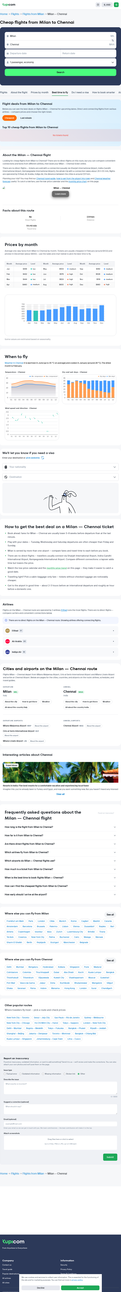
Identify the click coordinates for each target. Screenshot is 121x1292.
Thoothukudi (12, 977)
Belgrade (84, 942)
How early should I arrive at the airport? (26, 894)
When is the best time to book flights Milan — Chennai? (34, 877)
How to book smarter (103, 92)
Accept (80, 1288)
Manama (55, 988)
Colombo (27, 972)
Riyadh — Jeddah (98, 1028)
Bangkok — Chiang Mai (85, 1033)
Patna (33, 988)
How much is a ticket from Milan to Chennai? (29, 869)
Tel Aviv (10, 937)
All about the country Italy (16, 707)
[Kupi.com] (8, 4)
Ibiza (49, 931)
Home (4, 14)
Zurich (59, 931)
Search (60, 72)
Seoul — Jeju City (42, 1017)
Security (63, 1265)
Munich (62, 921)
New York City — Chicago (18, 1023)
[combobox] (60, 468)
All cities (5, 1282)
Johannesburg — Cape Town (49, 1039)
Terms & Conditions (68, 1274)
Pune (86, 967)
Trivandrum (28, 977)
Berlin (29, 942)
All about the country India (77, 707)
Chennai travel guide (45, 178)
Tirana (102, 931)
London (41, 921)
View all (60, 794)
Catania (108, 921)
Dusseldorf (89, 926)
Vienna (76, 926)
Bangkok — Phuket (76, 1028)
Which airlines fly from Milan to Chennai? (27, 852)
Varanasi (21, 988)
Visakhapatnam (76, 977)
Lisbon (65, 926)
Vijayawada (43, 977)
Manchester (69, 942)
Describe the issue (11, 1079)
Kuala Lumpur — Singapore (19, 1039)
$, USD (107, 4)
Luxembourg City (75, 931)
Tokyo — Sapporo (71, 1023)
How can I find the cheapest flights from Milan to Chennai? (36, 886)
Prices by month (39, 92)
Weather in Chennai (14, 363)
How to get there (29, 701)
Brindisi (91, 931)
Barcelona (27, 926)
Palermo (53, 926)
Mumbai (20, 967)
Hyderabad (48, 967)
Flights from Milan (33, 14)
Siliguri (110, 983)
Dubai (56, 972)
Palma (52, 937)
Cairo (76, 937)
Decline (40, 1288)
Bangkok (110, 972)
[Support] (98, 4)
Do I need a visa (80, 92)
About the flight (19, 92)
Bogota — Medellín (34, 1028)
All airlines (6, 1278)
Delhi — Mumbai (14, 1028)
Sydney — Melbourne (94, 1017)
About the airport (41, 726)
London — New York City (94, 1023)
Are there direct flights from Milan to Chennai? (30, 843)
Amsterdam (12, 926)
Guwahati (104, 977)
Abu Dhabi (68, 972)
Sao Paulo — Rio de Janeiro (67, 1017)
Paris (30, 921)
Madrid (96, 921)
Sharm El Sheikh (14, 942)
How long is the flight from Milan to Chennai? (29, 827)
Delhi (9, 967)
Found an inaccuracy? (106, 813)
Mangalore (97, 983)
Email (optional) (10, 1119)
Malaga (87, 937)
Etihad (64, 610)
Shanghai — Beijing (15, 1033)
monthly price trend (57, 568)
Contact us (6, 1265)
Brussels (41, 926)
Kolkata (61, 967)
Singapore (74, 967)
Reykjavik (41, 942)
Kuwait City (59, 977)
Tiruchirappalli (42, 972)
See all (110, 914)
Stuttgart (54, 942)
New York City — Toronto (18, 1017)
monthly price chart (77, 181)
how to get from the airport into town (73, 178)
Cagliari (84, 921)
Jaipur (42, 983)
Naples (102, 926)
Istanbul (38, 931)
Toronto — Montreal (61, 1033)
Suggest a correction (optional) (16, 1102)
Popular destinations (10, 1274)
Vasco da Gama (27, 983)
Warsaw (99, 937)
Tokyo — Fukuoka (56, 1028)
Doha (52, 983)
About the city (11, 701)
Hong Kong (69, 988)
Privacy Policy (66, 1269)
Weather (46, 701)
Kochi (81, 972)
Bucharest (64, 937)
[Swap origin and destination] (112, 40)
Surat (94, 988)
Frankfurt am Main (15, 921)
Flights (15, 14)
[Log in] (116, 4)
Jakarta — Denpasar (38, 1033)
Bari (112, 926)
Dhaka (10, 988)
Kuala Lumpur (94, 972)
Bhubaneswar (80, 983)
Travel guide (7, 1269)
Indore (43, 988)
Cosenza (22, 937)
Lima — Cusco (74, 1039)
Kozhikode (65, 983)
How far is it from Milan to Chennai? (24, 835)
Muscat (91, 977)
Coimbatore (12, 972)
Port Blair (11, 983)
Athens (10, 931)
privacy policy (77, 1280)
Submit (110, 1157)
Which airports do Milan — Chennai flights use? (30, 860)
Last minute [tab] (26, 118)
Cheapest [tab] (9, 118)
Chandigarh (106, 988)
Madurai (97, 967)
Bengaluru (33, 967)
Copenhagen (24, 931)
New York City (37, 937)
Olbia (52, 921)
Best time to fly (60, 92)
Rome (74, 921)
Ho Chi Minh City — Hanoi (46, 1023)
